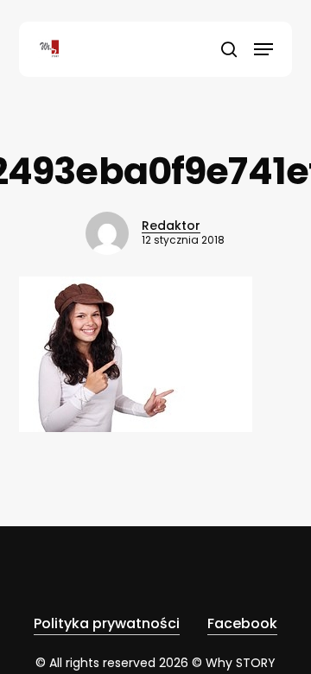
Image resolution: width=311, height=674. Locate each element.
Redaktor (171, 225)
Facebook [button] (242, 623)
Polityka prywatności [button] (107, 623)
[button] (263, 49)
